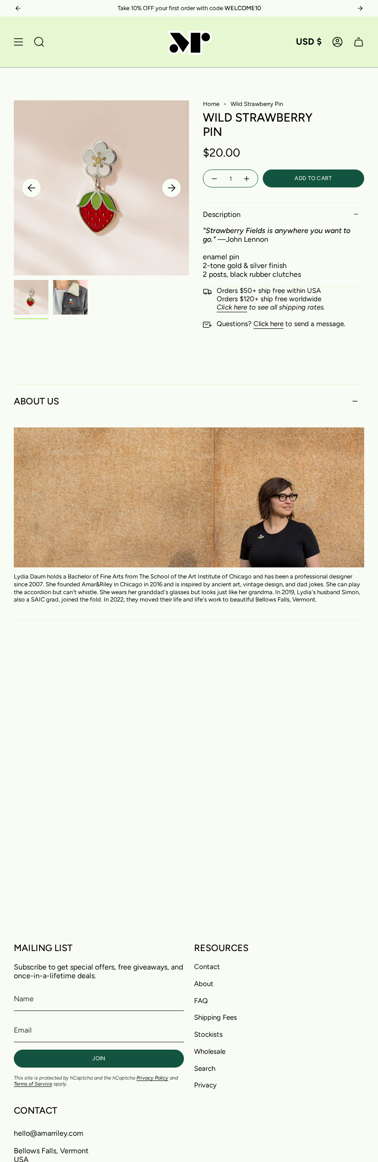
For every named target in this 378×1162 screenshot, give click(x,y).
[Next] (360, 8)
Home (211, 103)
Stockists (208, 1034)
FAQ (201, 1001)
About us (36, 401)
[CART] (358, 42)
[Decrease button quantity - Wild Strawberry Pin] (214, 178)
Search (204, 1068)
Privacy (205, 1085)
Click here (269, 324)
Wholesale (209, 1051)
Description (222, 214)
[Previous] (18, 8)
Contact (207, 967)
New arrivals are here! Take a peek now (189, 8)
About (203, 984)
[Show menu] (18, 42)
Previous (31, 188)
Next (171, 188)
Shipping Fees (215, 1017)
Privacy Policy (152, 1078)
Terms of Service (33, 1084)
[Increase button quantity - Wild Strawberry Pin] (247, 178)
